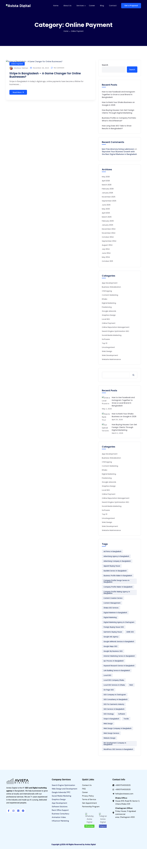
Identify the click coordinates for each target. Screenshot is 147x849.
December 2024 (108, 229)
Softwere (121, 714)
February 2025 (108, 221)
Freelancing (107, 307)
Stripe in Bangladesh (111, 719)
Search (105, 65)
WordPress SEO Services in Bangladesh (118, 749)
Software (106, 339)
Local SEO (106, 319)
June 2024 (106, 253)
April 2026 (106, 180)
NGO (131, 685)
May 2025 (106, 209)
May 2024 (106, 257)
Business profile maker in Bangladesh (118, 575)
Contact (113, 5)
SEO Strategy (109, 714)
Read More (17, 92)
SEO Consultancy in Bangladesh (115, 699)
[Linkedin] (18, 810)
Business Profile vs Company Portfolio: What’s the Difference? (119, 119)
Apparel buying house (112, 566)
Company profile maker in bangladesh (118, 587)
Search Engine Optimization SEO (115, 331)
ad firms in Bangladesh (112, 551)
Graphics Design (109, 315)
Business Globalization (111, 287)
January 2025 (107, 225)
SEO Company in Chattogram (115, 694)
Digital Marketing (109, 303)
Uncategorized (108, 347)
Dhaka (104, 299)
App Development (109, 283)
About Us (67, 5)
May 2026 (106, 176)
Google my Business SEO (113, 651)
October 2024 (108, 237)
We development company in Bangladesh (115, 743)
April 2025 (106, 213)
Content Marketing (110, 295)
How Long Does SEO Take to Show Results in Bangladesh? (116, 127)
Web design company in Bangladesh (117, 728)
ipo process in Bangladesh (114, 661)
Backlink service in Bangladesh (115, 571)
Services (80, 5)
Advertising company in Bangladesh (117, 561)
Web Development (110, 355)
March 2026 (106, 184)
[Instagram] (13, 810)
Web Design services (111, 733)
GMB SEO (130, 632)
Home (55, 5)
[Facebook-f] (8, 810)
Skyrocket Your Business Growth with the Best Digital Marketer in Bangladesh (119, 152)
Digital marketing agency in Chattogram (119, 622)
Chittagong (107, 291)
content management (112, 603)
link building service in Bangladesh (117, 670)
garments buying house (113, 632)
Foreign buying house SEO (114, 627)
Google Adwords (109, 311)
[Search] (133, 375)
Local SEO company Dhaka (114, 680)
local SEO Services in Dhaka (114, 685)
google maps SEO (110, 646)
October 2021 (107, 261)
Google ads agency (111, 637)
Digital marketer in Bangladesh (115, 612)
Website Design (109, 738)
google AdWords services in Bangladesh (119, 641)
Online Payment (77, 31)
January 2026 (107, 193)
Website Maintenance (111, 359)
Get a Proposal (131, 5)
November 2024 (108, 233)
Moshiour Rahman (20, 68)
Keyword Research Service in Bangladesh (119, 665)
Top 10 (104, 343)
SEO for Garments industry (114, 704)
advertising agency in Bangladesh (116, 556)
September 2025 (109, 201)
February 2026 (108, 188)
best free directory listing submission (118, 149)
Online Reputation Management (115, 327)
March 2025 (107, 217)
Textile (126, 719)
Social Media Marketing (111, 335)
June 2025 (106, 205)
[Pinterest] (23, 810)
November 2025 (108, 197)
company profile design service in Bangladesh (116, 581)
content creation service (113, 598)
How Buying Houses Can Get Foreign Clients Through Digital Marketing (118, 111)
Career (92, 5)
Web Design (107, 351)
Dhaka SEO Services (111, 608)
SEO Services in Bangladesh (114, 709)
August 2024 (107, 245)
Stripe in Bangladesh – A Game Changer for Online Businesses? (45, 75)
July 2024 (106, 249)
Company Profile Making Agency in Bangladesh (117, 592)
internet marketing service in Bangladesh (119, 656)
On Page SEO (109, 690)
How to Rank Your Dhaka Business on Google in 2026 (118, 103)
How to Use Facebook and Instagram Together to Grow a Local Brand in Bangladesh (118, 94)
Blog (102, 5)
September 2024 (109, 241)
